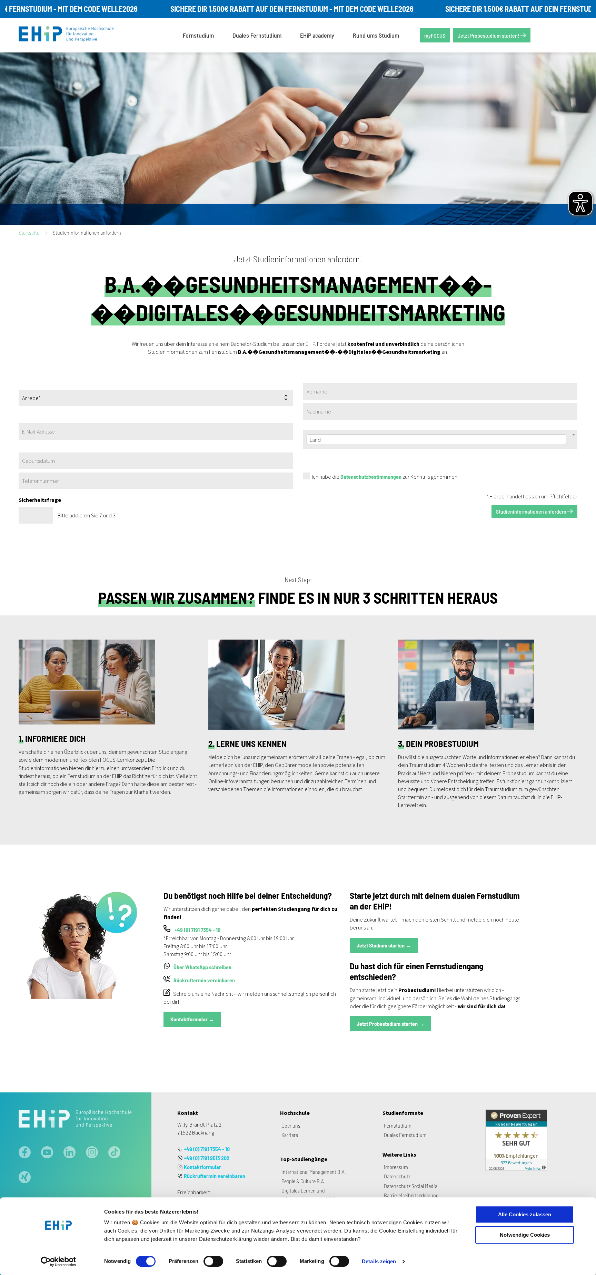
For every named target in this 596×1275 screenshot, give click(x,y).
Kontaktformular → (192, 1019)
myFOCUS (434, 35)
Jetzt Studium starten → (384, 945)
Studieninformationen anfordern (531, 511)
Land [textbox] (315, 439)
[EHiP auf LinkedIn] (69, 1153)
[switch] (213, 1261)
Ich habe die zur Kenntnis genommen (384, 476)
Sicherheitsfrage (40, 499)
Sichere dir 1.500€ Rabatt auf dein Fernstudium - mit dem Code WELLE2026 (266, 8)
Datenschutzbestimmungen (370, 476)
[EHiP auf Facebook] (24, 1153)
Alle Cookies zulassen (524, 1214)
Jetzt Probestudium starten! (489, 35)
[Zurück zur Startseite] (71, 35)
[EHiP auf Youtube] (47, 1153)
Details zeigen (379, 1261)
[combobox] (436, 439)
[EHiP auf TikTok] (114, 1153)
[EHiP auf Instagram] (92, 1153)
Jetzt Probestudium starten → (390, 1023)
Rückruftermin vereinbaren (204, 980)
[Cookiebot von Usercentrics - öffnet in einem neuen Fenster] (58, 1261)
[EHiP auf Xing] (24, 1178)
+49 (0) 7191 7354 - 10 (197, 929)
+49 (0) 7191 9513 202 (206, 1158)
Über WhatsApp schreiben (202, 967)
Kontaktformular (202, 1167)
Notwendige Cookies (525, 1235)
